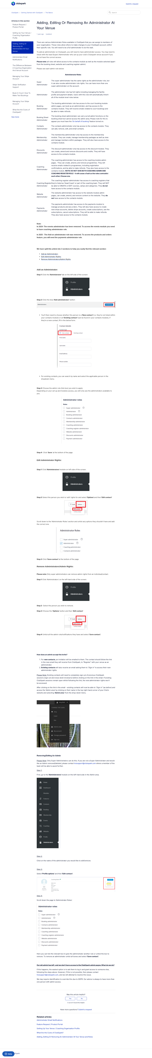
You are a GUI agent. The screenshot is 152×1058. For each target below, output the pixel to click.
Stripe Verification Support (19, 86)
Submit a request (132, 4)
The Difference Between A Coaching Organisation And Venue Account (22, 67)
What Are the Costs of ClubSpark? (21, 111)
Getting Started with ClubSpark (32, 12)
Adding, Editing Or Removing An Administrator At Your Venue (21, 47)
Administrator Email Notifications (20, 58)
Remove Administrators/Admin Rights (56, 259)
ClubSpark (14, 12)
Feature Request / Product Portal (19, 25)
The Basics (49, 12)
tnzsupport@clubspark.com (85, 763)
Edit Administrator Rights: (51, 257)
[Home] (18, 5)
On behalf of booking (80, 121)
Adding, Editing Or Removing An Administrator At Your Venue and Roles (65, 1037)
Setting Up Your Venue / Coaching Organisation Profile (22, 35)
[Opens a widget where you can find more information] (8, 1054)
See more (15, 117)
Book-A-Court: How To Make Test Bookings (21, 94)
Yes (70, 998)
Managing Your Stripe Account (21, 77)
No (82, 998)
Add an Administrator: (49, 254)
